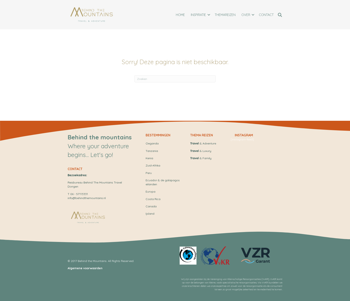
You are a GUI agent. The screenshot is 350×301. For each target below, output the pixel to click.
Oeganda (152, 143)
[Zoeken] (279, 15)
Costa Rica (153, 199)
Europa (150, 191)
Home (180, 15)
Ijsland (150, 213)
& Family (200, 158)
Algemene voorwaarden (85, 268)
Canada (151, 206)
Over (245, 15)
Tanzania (152, 151)
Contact (266, 15)
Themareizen (225, 15)
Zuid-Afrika (153, 165)
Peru (149, 173)
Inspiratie (198, 15)
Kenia (149, 158)
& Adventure (203, 143)
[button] (209, 14)
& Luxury (200, 151)
